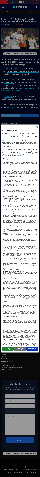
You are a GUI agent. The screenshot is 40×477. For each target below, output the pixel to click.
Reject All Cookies (20, 349)
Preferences (32, 348)
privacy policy (18, 155)
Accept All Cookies (8, 349)
